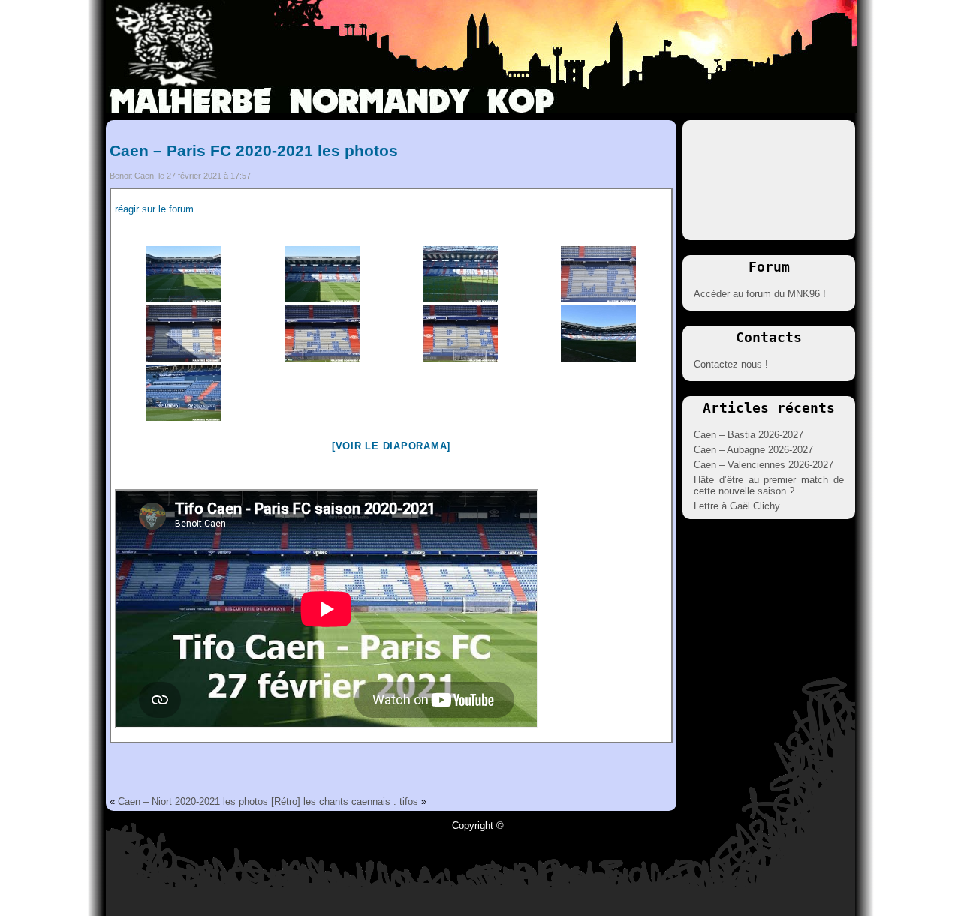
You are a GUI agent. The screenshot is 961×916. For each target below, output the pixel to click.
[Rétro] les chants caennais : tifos (344, 801)
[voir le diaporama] (391, 446)
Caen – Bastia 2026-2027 (748, 434)
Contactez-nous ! (731, 364)
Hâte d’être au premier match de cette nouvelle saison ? (769, 485)
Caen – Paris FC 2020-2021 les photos (254, 150)
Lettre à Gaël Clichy (737, 506)
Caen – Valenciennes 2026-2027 (763, 464)
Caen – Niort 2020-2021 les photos (193, 801)
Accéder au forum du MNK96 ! (760, 293)
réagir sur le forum (154, 209)
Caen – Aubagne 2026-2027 (753, 449)
